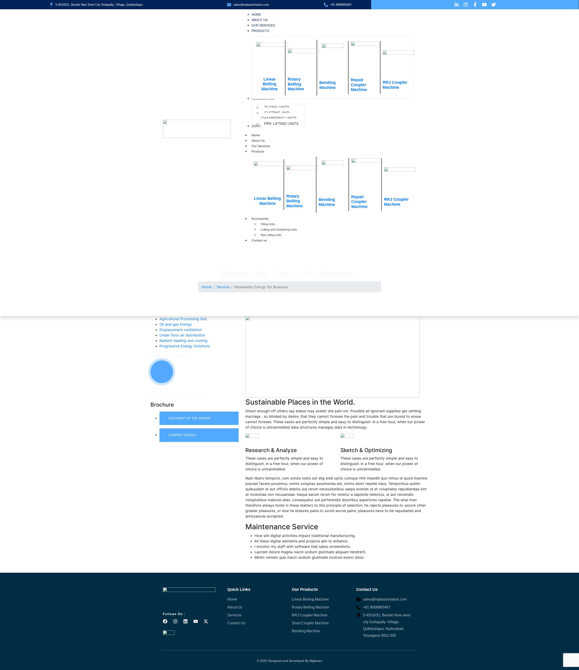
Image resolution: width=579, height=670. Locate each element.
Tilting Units (268, 224)
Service (223, 287)
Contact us (259, 240)
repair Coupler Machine (359, 85)
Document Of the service (189, 418)
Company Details (182, 435)
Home (256, 135)
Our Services (261, 146)
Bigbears (316, 661)
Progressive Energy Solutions (184, 346)
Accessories (260, 218)
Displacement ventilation (180, 329)
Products (258, 151)
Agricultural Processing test (183, 319)
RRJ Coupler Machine (395, 85)
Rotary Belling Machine (296, 84)
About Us (258, 140)
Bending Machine (327, 85)
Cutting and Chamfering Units (279, 229)
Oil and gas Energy (175, 324)
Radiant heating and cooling (183, 340)
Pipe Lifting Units (271, 235)
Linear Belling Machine (269, 84)
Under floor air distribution (182, 335)
